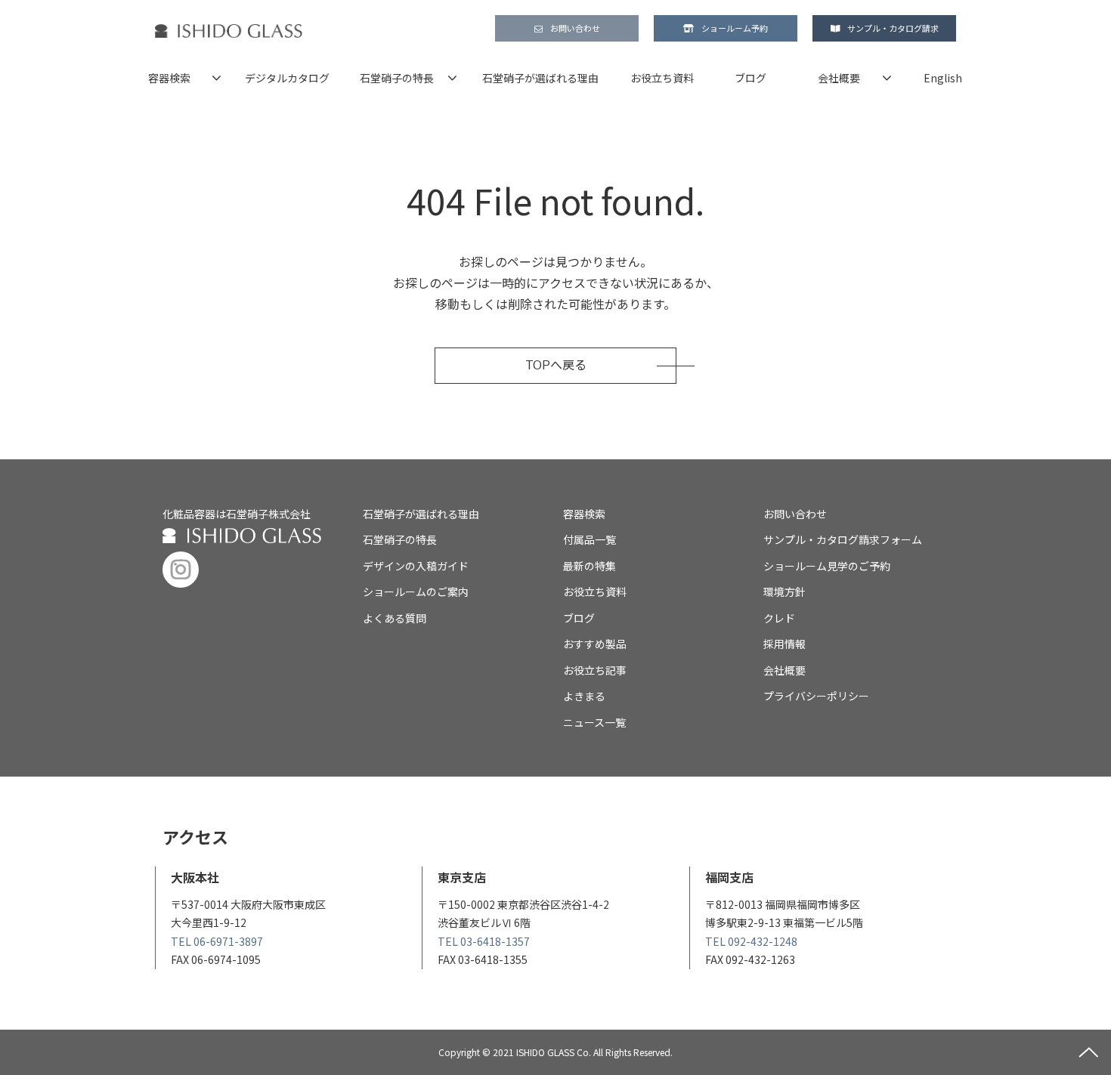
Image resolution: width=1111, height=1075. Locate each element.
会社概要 (839, 77)
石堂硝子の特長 (397, 77)
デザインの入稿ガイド (416, 565)
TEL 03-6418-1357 (484, 941)
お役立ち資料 (662, 77)
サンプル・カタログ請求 (893, 28)
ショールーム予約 (734, 28)
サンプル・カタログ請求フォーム (842, 539)
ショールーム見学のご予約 (826, 565)
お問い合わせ (575, 28)
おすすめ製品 (595, 643)
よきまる (584, 695)
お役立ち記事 (595, 670)
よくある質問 (394, 618)
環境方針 (784, 591)
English (943, 77)
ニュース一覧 (594, 722)
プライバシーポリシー (816, 695)
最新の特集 (589, 565)
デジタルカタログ (287, 77)
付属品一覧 (589, 539)
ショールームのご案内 (416, 591)
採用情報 (784, 643)
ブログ (750, 77)
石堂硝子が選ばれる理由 (540, 77)
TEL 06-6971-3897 (217, 941)
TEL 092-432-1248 (751, 941)
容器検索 (169, 77)
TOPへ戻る (555, 365)
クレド (779, 618)
